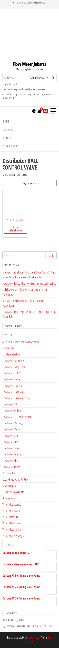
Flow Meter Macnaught (13, 423)
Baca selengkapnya (15, 228)
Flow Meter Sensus (11, 454)
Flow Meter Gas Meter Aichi (15, 398)
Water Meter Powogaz (13, 536)
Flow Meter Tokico (11, 467)
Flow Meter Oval (10, 436)
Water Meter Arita (11, 511)
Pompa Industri (9, 473)
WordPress (33, 637)
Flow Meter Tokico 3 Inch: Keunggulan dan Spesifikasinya (29, 283)
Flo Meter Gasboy (11, 354)
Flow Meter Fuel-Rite (12, 386)
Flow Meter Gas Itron (12, 392)
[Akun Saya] (34, 110)
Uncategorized (9, 498)
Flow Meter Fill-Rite (11, 373)
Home (6, 121)
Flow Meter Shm (10, 461)
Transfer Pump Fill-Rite (13, 492)
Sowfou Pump (9, 486)
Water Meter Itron (11, 523)
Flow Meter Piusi (10, 442)
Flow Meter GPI (9, 404)
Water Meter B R (10, 517)
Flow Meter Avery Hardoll (14, 367)
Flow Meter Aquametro (13, 361)
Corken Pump (8, 348)
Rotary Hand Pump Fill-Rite (15, 479)
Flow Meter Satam (11, 448)
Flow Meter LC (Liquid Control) (17, 417)
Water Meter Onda (11, 529)
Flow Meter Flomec (11, 379)
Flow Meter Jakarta (29, 64)
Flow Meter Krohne (11, 411)
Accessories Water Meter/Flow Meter (20, 342)
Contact (7, 138)
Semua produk (11, 146)
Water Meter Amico (11, 504)
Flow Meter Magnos (12, 429)
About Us (8, 130)
